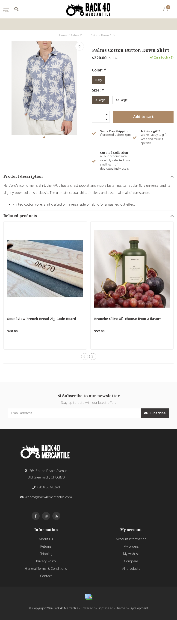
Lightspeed (105, 608)
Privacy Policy (46, 561)
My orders (131, 546)
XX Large (122, 100)
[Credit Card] (88, 596)
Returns (46, 546)
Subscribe (157, 413)
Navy (98, 80)
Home (63, 35)
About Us (46, 539)
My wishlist (131, 554)
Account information (131, 539)
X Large (100, 100)
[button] (44, 137)
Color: (99, 70)
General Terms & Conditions (46, 568)
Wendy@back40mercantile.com (48, 497)
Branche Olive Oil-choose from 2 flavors (128, 318)
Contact (46, 576)
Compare (131, 561)
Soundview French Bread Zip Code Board (41, 318)
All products (131, 568)
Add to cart (143, 116)
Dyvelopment (139, 608)
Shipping (46, 554)
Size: (97, 90)
